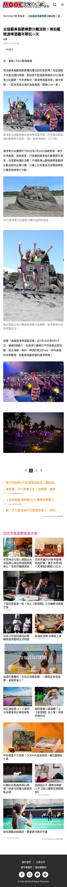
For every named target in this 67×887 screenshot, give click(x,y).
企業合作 (40, 862)
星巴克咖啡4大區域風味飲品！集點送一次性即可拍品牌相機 (31, 483)
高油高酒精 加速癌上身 (48, 636)
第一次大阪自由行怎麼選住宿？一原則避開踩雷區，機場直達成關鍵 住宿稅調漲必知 (32, 510)
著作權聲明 (26, 867)
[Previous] (26, 470)
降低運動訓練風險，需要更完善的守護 (25, 832)
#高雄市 (9, 49)
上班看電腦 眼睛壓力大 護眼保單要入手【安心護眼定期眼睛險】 (31, 500)
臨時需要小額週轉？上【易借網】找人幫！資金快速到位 (49, 712)
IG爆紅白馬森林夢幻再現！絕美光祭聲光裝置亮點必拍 (17, 789)
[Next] (41, 470)
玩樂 (5, 39)
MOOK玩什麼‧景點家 (14, 16)
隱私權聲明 (40, 867)
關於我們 (26, 862)
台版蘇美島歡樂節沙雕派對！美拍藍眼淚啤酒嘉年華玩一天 (45, 16)
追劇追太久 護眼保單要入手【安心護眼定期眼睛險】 (49, 789)
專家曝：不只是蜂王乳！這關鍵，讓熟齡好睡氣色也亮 (32, 489)
